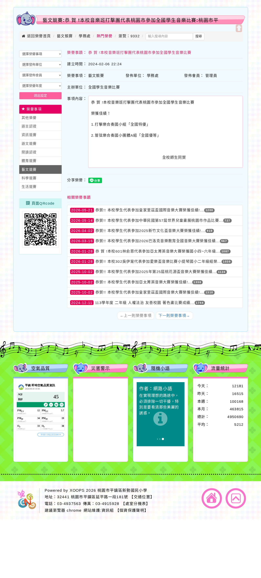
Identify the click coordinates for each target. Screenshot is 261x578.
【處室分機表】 (135, 503)
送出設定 (40, 95)
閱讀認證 (29, 152)
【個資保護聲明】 (132, 510)
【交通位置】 (141, 497)
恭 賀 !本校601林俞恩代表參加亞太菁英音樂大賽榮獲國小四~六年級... (157, 251)
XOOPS (77, 490)
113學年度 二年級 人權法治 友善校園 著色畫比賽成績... (145, 303)
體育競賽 (29, 161)
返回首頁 (212, 498)
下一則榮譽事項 (174, 316)
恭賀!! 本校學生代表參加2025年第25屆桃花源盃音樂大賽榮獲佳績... (156, 272)
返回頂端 (236, 498)
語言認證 (29, 126)
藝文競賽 (65, 36)
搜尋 (198, 36)
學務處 (85, 36)
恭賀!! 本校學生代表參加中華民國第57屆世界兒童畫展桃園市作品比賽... (159, 220)
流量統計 (220, 368)
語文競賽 (29, 144)
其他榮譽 (29, 118)
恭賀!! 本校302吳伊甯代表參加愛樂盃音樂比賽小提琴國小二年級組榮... (158, 262)
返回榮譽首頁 (38, 36)
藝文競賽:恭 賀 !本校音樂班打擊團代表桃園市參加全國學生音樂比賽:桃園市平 (131, 20)
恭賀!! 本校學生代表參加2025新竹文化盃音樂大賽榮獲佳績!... (150, 231)
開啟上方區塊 (239, 28)
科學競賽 (29, 178)
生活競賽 (29, 187)
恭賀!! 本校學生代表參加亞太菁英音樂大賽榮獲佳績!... (143, 282)
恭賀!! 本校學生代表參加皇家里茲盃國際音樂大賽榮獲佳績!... (149, 210)
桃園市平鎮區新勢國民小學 (122, 490)
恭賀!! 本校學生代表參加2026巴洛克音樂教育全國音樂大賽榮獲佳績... (157, 241)
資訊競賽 (29, 135)
